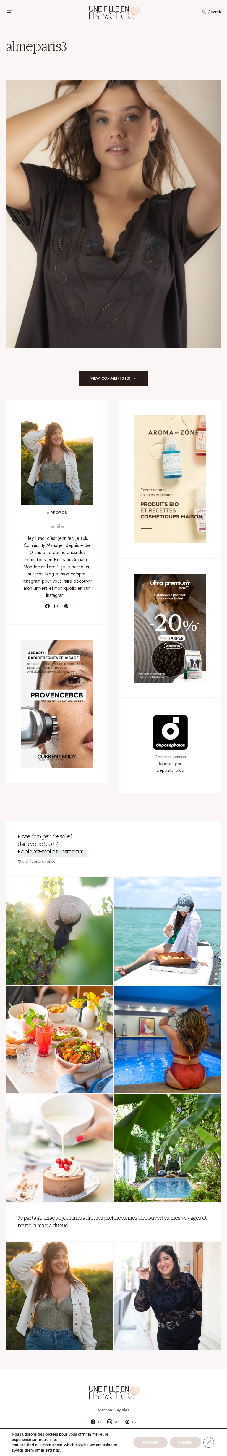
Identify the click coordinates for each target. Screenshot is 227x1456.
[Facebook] (47, 606)
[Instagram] (57, 606)
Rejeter (185, 1442)
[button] (9, 11)
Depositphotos (170, 770)
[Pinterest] (66, 606)
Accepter (150, 1442)
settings (53, 1450)
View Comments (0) (110, 378)
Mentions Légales (113, 1410)
